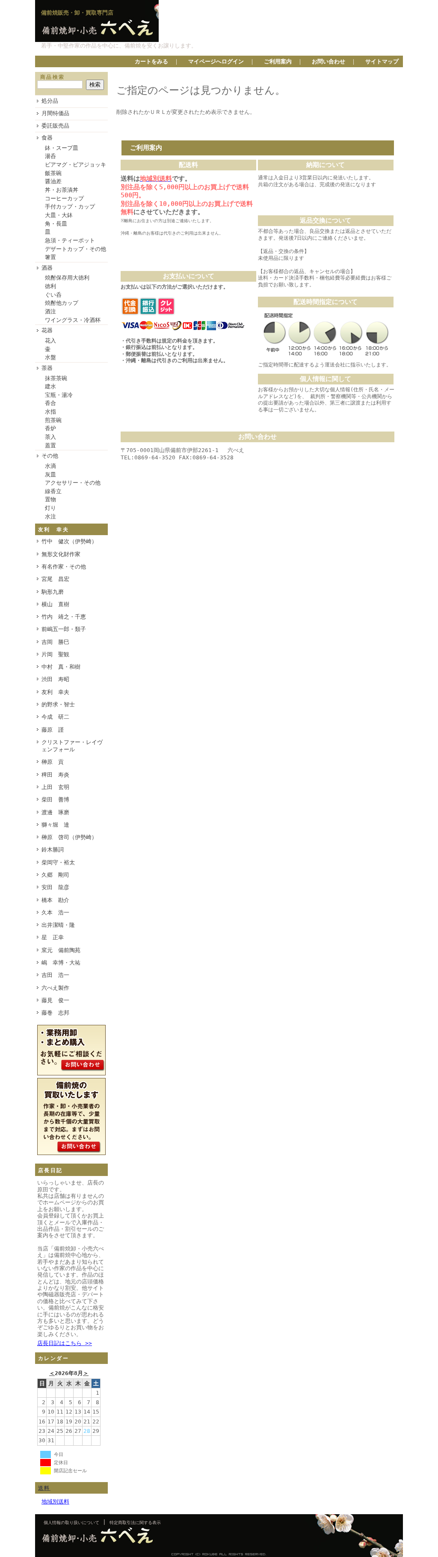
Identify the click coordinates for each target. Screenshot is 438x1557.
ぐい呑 (53, 295)
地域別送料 (55, 1501)
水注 (50, 516)
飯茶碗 (53, 173)
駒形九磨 (52, 592)
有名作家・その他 (63, 566)
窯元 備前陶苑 (60, 950)
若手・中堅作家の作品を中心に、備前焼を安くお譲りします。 (119, 45)
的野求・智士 (58, 704)
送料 (44, 1488)
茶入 (50, 437)
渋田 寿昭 (55, 679)
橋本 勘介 (55, 900)
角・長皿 (56, 223)
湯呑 (50, 156)
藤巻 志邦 (55, 1012)
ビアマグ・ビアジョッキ (75, 164)
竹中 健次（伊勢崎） (69, 541)
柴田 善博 (55, 799)
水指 (50, 411)
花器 (47, 330)
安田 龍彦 (55, 887)
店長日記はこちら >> (64, 1343)
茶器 (47, 368)
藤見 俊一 (55, 1000)
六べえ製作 (55, 988)
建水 (50, 386)
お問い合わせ (328, 61)
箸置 (50, 257)
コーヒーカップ (64, 198)
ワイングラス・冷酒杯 (73, 320)
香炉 (50, 428)
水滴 (50, 466)
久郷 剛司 (55, 875)
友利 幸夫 (55, 692)
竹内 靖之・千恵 (63, 616)
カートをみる (151, 61)
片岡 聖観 (55, 654)
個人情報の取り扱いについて (71, 1522)
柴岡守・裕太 (58, 862)
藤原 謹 (52, 729)
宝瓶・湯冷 (59, 395)
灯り (50, 508)
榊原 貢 (52, 762)
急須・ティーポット (70, 240)
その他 (49, 456)
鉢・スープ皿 (61, 148)
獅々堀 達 (55, 825)
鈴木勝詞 (52, 849)
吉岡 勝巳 (55, 642)
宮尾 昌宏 (55, 579)
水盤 (50, 357)
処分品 (49, 101)
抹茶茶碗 (56, 378)
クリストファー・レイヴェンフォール (72, 746)
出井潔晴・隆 (58, 925)
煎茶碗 (53, 420)
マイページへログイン (216, 61)
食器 (47, 137)
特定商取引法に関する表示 (135, 1522)
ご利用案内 (278, 61)
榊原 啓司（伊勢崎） (69, 837)
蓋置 (50, 445)
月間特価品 (55, 113)
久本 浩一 (55, 912)
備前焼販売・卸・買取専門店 (77, 12)
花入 (50, 340)
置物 (50, 499)
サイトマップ (382, 61)
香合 (50, 403)
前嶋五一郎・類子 (63, 629)
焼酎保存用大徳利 (67, 277)
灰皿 (50, 474)
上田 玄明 (55, 787)
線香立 (53, 491)
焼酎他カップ (61, 303)
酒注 (50, 311)
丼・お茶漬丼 (61, 190)
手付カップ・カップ (70, 206)
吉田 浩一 (55, 975)
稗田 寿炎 (55, 774)
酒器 (47, 268)
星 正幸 (52, 937)
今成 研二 (55, 717)
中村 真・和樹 (60, 667)
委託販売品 (55, 125)
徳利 (50, 286)
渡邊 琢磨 (55, 812)
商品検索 (52, 77)
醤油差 (53, 181)
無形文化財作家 (60, 554)
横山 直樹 (55, 604)
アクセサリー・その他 (73, 482)
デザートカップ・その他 (75, 249)
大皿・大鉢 (59, 215)
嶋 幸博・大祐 (60, 962)
